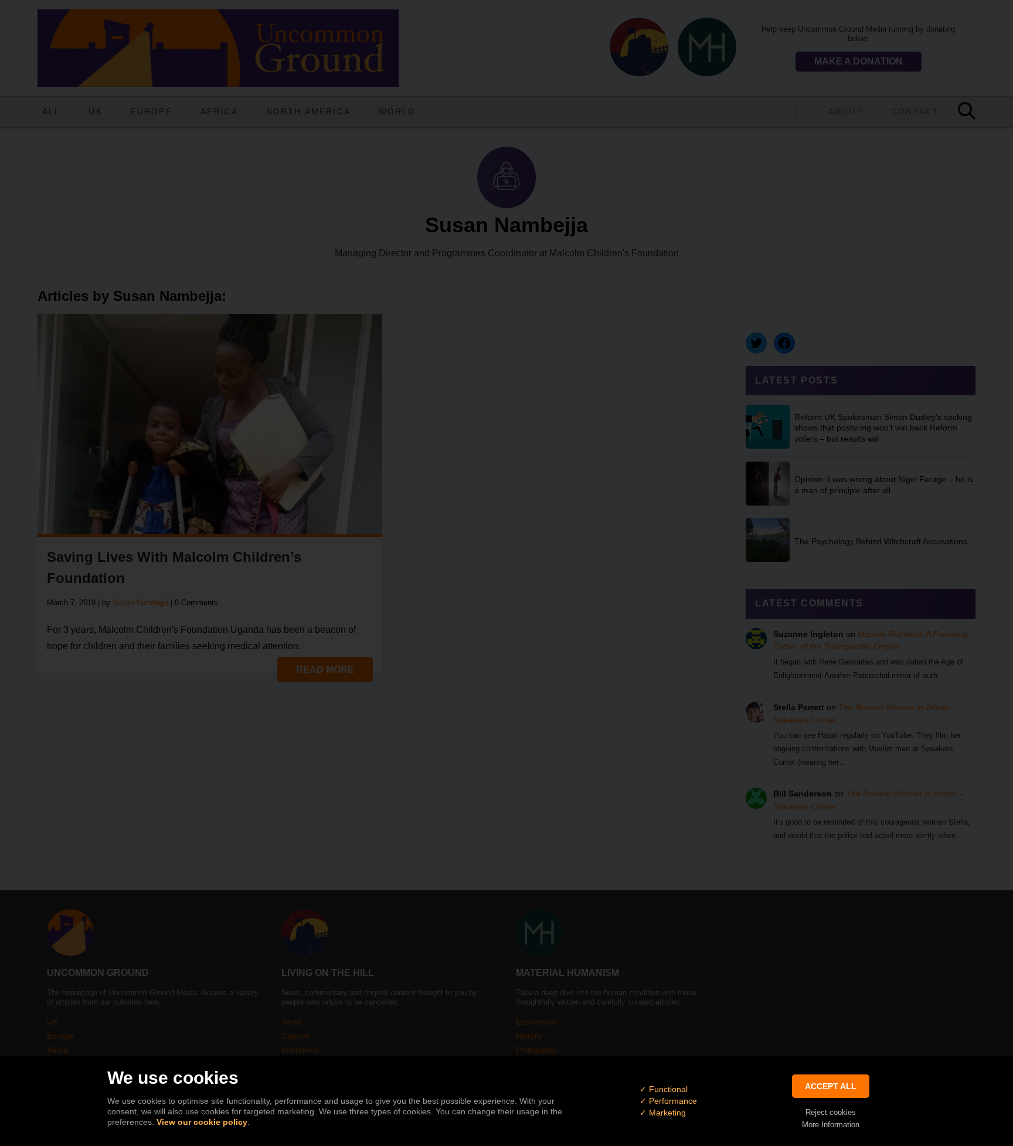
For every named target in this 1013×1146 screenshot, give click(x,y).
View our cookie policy (202, 1122)
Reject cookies (830, 1112)
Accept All (830, 1086)
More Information (830, 1124)
